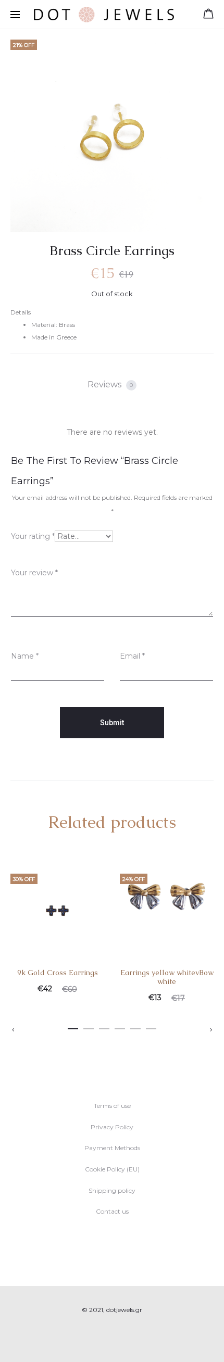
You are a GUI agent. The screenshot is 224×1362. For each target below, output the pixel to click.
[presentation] (13, 1029)
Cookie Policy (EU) (112, 1169)
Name (25, 656)
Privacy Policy (112, 1127)
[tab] (112, 385)
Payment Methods (112, 1148)
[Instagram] (124, 1339)
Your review (34, 572)
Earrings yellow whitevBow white (167, 977)
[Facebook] (101, 1339)
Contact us (112, 1211)
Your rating (33, 536)
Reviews (110, 384)
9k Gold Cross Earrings (57, 972)
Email (132, 656)
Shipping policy (112, 1190)
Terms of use (112, 1105)
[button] (73, 1027)
